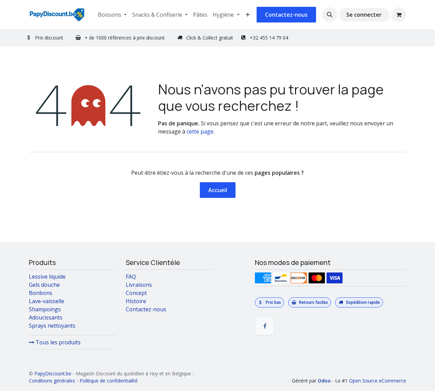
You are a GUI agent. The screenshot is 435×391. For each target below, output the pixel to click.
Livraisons (139, 284)
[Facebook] (265, 326)
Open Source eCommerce (377, 380)
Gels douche (44, 284)
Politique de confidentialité (109, 380)
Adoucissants (46, 317)
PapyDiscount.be (52, 373)
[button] (329, 14)
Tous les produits (57, 342)
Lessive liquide (47, 276)
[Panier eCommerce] (398, 14)
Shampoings (45, 309)
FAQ (131, 276)
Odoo (325, 380)
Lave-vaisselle (46, 301)
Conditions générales (52, 380)
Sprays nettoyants (52, 325)
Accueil (217, 190)
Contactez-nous (286, 14)
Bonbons (40, 293)
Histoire (136, 301)
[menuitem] (112, 14)
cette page (200, 131)
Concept (136, 293)
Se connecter (364, 14)
